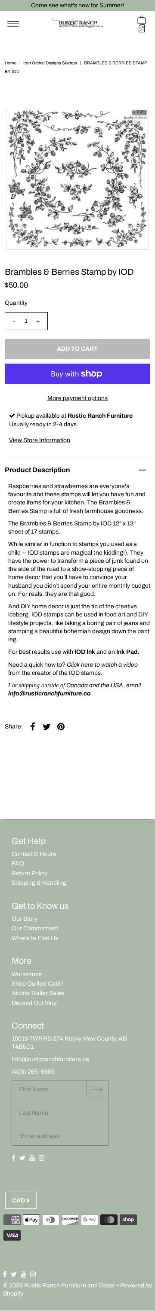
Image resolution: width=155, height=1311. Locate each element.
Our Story (24, 919)
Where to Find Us (35, 938)
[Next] (40, 121)
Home (10, 63)
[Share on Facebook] (32, 726)
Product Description (37, 469)
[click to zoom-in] (135, 121)
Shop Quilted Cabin (38, 983)
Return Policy (29, 873)
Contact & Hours (34, 854)
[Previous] (19, 121)
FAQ (18, 863)
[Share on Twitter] (46, 726)
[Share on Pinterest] (61, 726)
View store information (39, 440)
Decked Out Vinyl (35, 1003)
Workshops (27, 974)
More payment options (77, 398)
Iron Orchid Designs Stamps (50, 63)
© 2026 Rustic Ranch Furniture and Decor (59, 1285)
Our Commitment (35, 928)
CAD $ (21, 1200)
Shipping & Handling (39, 883)
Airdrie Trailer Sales (38, 993)
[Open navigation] (13, 24)
